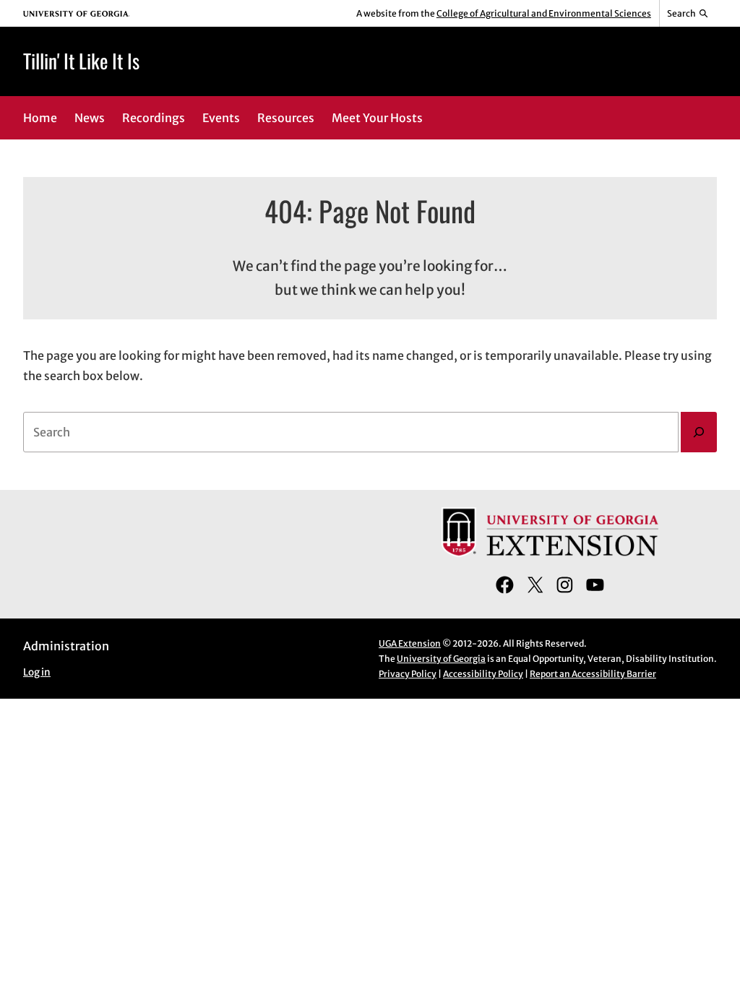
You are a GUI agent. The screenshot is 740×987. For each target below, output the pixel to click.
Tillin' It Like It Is (81, 60)
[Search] (699, 432)
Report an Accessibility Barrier (593, 673)
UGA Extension (410, 643)
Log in (37, 672)
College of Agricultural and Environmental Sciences (543, 13)
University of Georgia (441, 658)
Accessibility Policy (483, 673)
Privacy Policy (407, 673)
